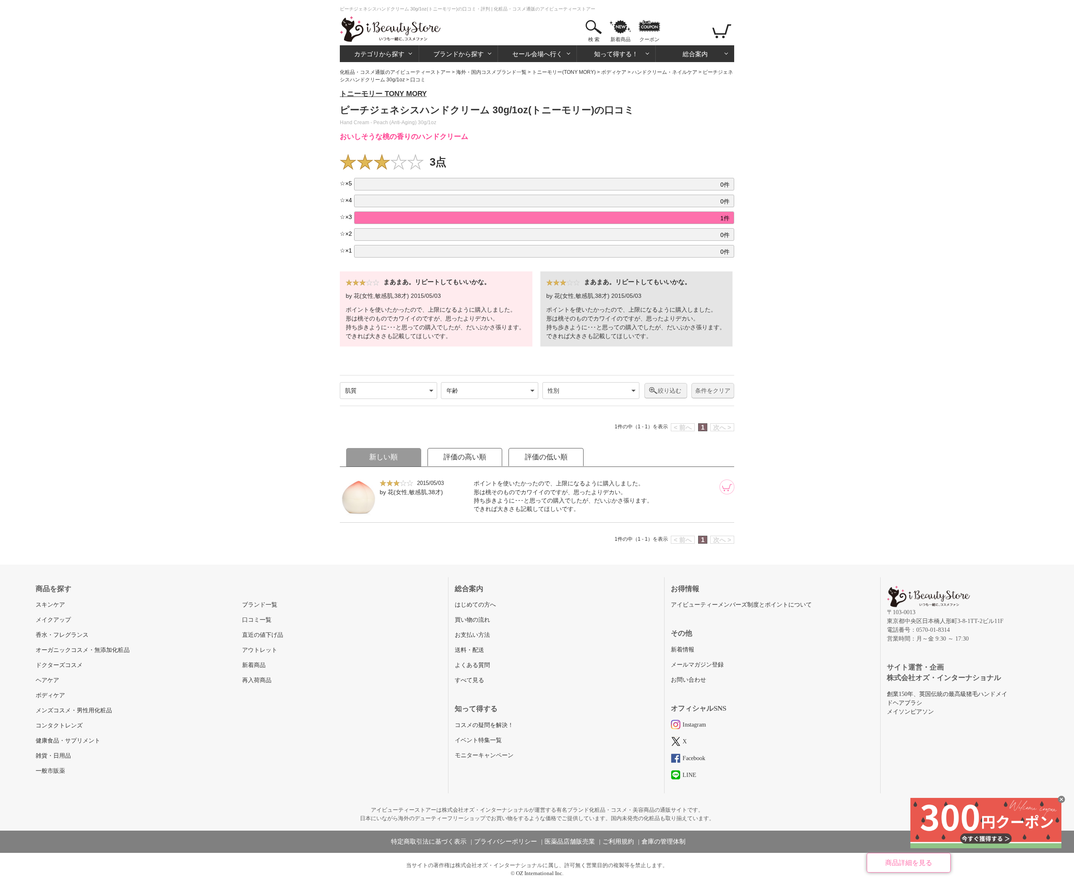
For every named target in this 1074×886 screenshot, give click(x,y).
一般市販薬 (50, 771)
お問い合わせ (688, 680)
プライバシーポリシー (505, 841)
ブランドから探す (458, 53)
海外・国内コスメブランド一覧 (491, 72)
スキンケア (50, 605)
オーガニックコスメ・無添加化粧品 (83, 650)
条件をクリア (712, 391)
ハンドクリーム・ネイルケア (664, 72)
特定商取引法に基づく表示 (429, 841)
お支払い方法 (472, 635)
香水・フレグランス (62, 635)
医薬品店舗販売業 (570, 841)
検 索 (594, 39)
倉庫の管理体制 (663, 841)
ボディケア (613, 72)
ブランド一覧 (259, 605)
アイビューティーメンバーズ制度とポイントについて (741, 605)
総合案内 (695, 53)
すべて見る (469, 680)
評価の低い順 (546, 457)
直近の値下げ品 (262, 635)
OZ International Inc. (539, 873)
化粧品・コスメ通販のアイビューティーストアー (395, 72)
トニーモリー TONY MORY (383, 94)
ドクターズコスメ (59, 665)
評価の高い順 (464, 457)
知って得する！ (616, 53)
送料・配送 (469, 650)
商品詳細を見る (908, 862)
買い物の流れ (472, 620)
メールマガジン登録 (697, 665)
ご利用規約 (618, 841)
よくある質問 (472, 665)
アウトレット (259, 650)
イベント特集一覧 (478, 740)
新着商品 (620, 39)
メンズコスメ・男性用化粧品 (74, 710)
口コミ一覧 (256, 620)
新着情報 (682, 649)
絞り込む (669, 390)
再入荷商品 (256, 680)
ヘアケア (47, 680)
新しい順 (383, 457)
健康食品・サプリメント (68, 740)
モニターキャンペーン (484, 755)
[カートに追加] (727, 487)
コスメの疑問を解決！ (484, 725)
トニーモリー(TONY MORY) (564, 72)
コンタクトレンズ (59, 725)
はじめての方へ (475, 605)
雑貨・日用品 (53, 756)
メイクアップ (53, 620)
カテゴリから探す (379, 53)
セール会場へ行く (537, 53)
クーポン (649, 39)
